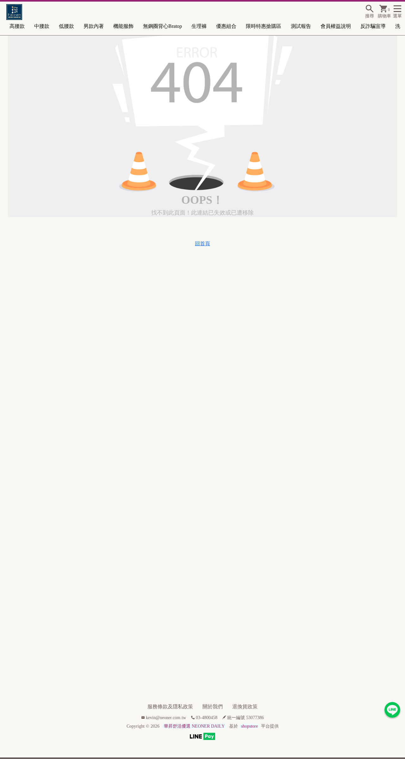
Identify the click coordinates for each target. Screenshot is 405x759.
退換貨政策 (245, 706)
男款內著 (94, 26)
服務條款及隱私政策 (170, 706)
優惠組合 (226, 26)
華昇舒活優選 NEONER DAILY (194, 726)
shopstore (249, 726)
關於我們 (212, 706)
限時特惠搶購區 (263, 26)
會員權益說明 (336, 26)
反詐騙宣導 (373, 26)
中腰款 (41, 26)
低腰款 (66, 26)
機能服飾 (123, 26)
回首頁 (202, 243)
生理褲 (199, 26)
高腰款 (17, 26)
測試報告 (301, 26)
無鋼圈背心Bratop (162, 26)
